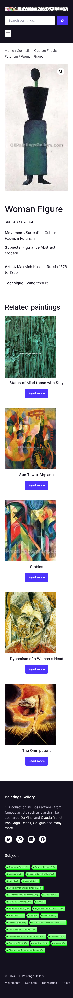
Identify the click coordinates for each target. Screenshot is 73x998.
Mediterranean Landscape (23, 895)
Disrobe (49, 915)
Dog (33, 915)
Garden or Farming (20, 902)
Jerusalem (50, 895)
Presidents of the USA (41, 874)
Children (57, 936)
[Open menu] (8, 33)
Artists (66, 982)
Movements (12, 982)
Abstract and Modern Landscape (26, 950)
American (40, 943)
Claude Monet (51, 817)
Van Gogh (12, 823)
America (59, 943)
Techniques (49, 982)
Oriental (31, 881)
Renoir (26, 823)
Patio (13, 881)
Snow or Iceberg (45, 867)
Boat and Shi (18, 943)
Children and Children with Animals (26, 936)
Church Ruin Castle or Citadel (48, 922)
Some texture (37, 283)
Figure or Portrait (19, 908)
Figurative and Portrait (49, 908)
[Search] (62, 20)
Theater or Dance (18, 867)
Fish (40, 902)
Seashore (15, 874)
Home (9, 51)
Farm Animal (16, 915)
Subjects (31, 982)
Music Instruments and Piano (25, 888)
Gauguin (39, 823)
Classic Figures (17, 922)
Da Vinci (26, 817)
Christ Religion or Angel (22, 929)
